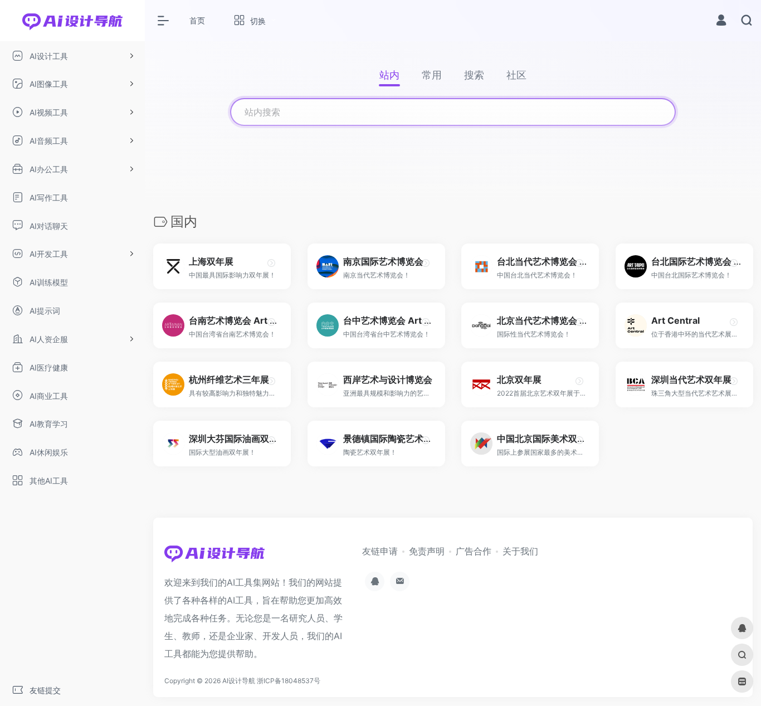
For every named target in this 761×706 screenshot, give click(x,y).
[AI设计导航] (214, 556)
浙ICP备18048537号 (288, 680)
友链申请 (380, 551)
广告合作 (473, 551)
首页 (197, 20)
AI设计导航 (238, 680)
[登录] (721, 21)
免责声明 (427, 551)
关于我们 (520, 551)
